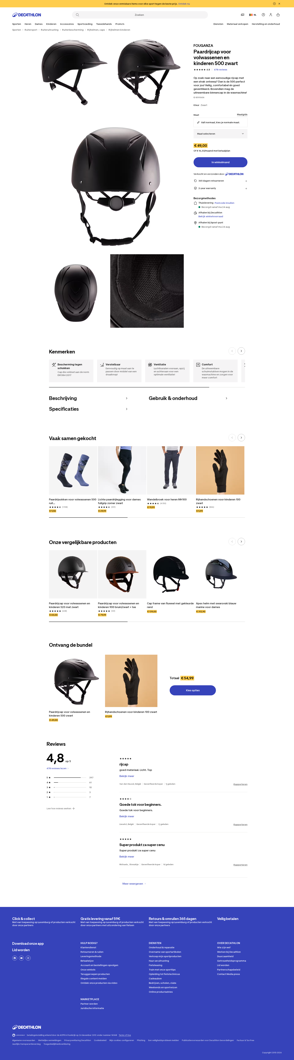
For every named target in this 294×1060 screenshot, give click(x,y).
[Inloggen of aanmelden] (270, 14)
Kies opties (193, 690)
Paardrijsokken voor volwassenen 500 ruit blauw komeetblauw (73, 501)
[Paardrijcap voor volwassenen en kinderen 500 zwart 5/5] (147, 291)
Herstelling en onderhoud (266, 24)
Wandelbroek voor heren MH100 (167, 499)
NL (255, 14)
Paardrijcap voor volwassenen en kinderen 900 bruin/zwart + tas (119, 605)
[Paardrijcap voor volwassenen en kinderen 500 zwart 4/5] (73, 291)
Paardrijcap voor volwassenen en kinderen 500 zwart (70, 713)
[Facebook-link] (14, 958)
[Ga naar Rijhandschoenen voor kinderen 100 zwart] (131, 681)
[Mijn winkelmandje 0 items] (278, 14)
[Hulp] (263, 14)
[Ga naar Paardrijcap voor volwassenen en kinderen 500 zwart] (75, 681)
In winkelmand (221, 162)
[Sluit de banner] (279, 3)
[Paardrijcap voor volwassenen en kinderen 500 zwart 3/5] (110, 180)
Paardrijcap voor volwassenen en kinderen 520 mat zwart (70, 605)
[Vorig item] (232, 351)
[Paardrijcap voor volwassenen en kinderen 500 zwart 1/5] (147, 70)
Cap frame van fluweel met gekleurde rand (170, 605)
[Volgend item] (241, 351)
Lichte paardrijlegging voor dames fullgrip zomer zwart (119, 501)
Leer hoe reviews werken (59, 808)
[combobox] (220, 133)
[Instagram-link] (28, 958)
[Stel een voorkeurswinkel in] (242, 14)
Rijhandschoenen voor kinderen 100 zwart (218, 501)
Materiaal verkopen (237, 24)
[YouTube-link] (21, 958)
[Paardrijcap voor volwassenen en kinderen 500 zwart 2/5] (73, 70)
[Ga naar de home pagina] (26, 15)
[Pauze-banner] (274, 3)
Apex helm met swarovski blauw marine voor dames (216, 605)
